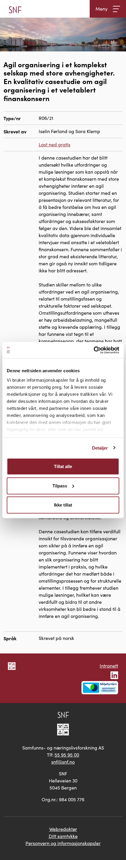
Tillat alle (63, 466)
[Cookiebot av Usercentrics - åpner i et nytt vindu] (93, 350)
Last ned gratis (54, 144)
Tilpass (59, 485)
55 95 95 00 (67, 755)
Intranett (109, 666)
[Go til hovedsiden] (15, 8)
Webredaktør (63, 829)
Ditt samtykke (63, 836)
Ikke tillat (63, 504)
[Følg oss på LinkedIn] (114, 674)
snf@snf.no (63, 762)
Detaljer (100, 447)
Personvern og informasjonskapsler (63, 843)
